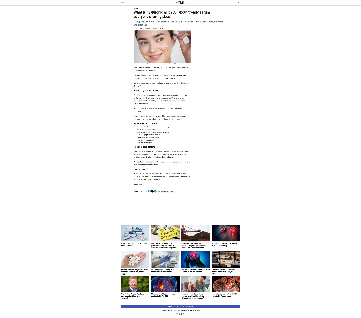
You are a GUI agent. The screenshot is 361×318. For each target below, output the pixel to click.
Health (136, 8)
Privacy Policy (189, 306)
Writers (179, 306)
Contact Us (171, 306)
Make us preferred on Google (167, 191)
